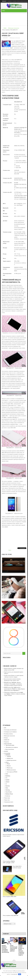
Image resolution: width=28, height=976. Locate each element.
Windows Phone (9, 794)
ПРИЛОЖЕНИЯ (7, 743)
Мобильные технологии (13, 28)
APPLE (7, 762)
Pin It (10, 550)
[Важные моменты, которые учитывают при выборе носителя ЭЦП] (6, 940)
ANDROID (7, 754)
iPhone (8, 763)
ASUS (6, 773)
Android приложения (11, 760)
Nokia (6, 787)
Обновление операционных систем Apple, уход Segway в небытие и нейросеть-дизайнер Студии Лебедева (14, 694)
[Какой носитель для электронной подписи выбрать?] (14, 940)
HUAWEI (7, 779)
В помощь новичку (8, 733)
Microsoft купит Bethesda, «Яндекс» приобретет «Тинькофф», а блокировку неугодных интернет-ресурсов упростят (13, 684)
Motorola (7, 785)
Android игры (10, 758)
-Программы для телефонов (11, 747)
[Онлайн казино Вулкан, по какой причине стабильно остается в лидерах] (22, 940)
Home (5, 28)
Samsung (7, 790)
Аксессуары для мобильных (10, 729)
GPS (5, 727)
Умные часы (7, 800)
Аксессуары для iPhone (12, 771)
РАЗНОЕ (6, 751)
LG (6, 783)
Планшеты (6, 741)
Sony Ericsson (8, 792)
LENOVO (7, 781)
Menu (3, 10)
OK (19, 974)
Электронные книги (8, 802)
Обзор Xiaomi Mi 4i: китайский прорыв (17, 867)
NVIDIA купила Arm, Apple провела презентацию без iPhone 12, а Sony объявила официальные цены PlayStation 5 (14, 689)
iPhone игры (9, 767)
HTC (6, 777)
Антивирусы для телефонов (10, 731)
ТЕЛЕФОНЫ (7, 753)
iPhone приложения (11, 769)
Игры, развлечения (9, 749)
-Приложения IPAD (9, 745)
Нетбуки (6, 737)
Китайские (7, 796)
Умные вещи (7, 798)
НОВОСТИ (6, 739)
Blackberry (7, 775)
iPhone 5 (9, 765)
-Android (9, 756)
